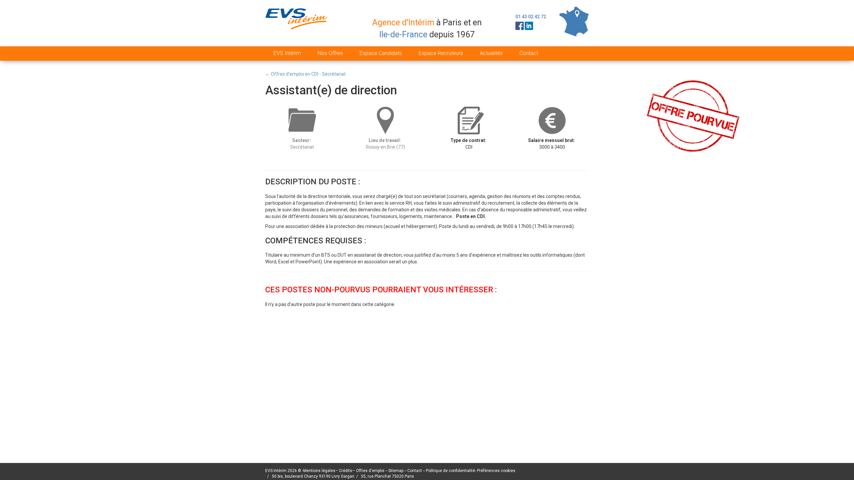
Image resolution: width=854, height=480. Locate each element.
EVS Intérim (287, 53)
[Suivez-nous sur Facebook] (519, 25)
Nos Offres (330, 53)
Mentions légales (319, 470)
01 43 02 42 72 (530, 16)
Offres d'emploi (370, 470)
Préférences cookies (496, 470)
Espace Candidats (381, 53)
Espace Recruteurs (441, 53)
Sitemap (396, 470)
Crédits (345, 470)
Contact (528, 53)
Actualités (491, 53)
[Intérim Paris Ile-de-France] (574, 21)
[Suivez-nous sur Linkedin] (529, 25)
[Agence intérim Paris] (297, 24)
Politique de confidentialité (450, 470)
